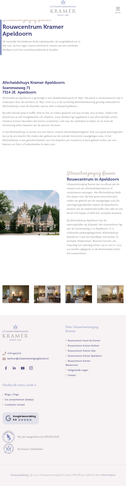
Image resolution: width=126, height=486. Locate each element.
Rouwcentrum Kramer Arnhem (83, 345)
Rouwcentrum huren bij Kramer (83, 340)
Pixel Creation (108, 475)
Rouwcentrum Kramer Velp (81, 350)
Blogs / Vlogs (11, 394)
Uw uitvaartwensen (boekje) (19, 399)
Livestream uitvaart (14, 404)
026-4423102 (14, 353)
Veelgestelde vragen (77, 370)
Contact (71, 375)
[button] (20, 418)
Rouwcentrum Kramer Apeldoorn (84, 355)
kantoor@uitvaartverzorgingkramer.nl (28, 358)
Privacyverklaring (19, 475)
